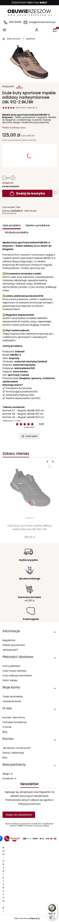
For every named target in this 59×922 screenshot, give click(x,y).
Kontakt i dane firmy (14, 717)
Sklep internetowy (26, 918)
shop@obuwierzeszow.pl (42, 22)
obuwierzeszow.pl (4, 39)
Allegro (7, 773)
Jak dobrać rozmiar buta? (17, 748)
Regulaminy (9, 640)
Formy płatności (11, 666)
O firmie (7, 727)
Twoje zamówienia (13, 696)
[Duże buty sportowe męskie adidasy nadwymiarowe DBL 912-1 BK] (29, 488)
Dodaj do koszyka (30, 193)
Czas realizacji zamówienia (17, 675)
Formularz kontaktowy (15, 722)
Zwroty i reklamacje (13, 752)
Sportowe (30, 38)
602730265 (15, 22)
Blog (5, 731)
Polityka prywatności (14, 645)
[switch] (52, 917)
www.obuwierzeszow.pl (3, 879)
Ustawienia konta (12, 701)
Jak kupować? (10, 649)
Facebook (8, 778)
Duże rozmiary (13, 38)
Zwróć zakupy (10, 680)
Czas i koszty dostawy (14, 670)
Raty (5, 757)
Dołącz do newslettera (19, 814)
